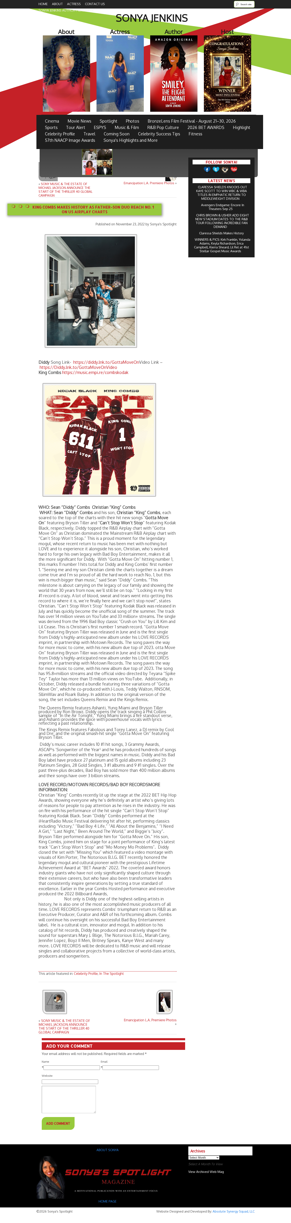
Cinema (52, 121)
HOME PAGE (108, 1201)
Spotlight (108, 121)
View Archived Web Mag (206, 1172)
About (57, 4)
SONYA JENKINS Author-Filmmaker (66, 10)
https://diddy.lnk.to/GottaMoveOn (105, 362)
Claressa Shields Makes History (221, 233)
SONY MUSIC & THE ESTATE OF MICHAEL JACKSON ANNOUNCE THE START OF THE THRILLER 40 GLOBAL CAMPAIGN (65, 189)
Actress (74, 4)
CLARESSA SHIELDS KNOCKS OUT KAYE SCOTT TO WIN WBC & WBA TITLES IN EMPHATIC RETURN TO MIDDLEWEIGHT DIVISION (221, 193)
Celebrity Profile (60, 133)
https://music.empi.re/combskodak (95, 372)
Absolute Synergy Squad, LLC (234, 1211)
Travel (89, 133)
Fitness (195, 133)
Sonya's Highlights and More (131, 140)
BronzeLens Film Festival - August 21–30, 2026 (192, 121)
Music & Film (127, 127)
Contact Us (95, 4)
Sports (51, 127)
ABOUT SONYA (108, 1150)
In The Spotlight (111, 973)
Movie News (79, 121)
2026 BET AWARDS (205, 127)
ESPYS (100, 127)
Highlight (241, 127)
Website (47, 1075)
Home (43, 4)
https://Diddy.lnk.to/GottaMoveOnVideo (78, 367)
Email (104, 1061)
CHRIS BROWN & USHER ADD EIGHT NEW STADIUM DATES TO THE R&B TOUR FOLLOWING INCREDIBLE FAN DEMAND (222, 221)
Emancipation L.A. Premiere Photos (149, 183)
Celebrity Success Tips (159, 133)
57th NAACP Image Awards (70, 140)
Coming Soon (117, 133)
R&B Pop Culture (163, 127)
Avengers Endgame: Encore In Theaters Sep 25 (222, 207)
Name (45, 1061)
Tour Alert (75, 127)
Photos (132, 121)
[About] (107, 1197)
